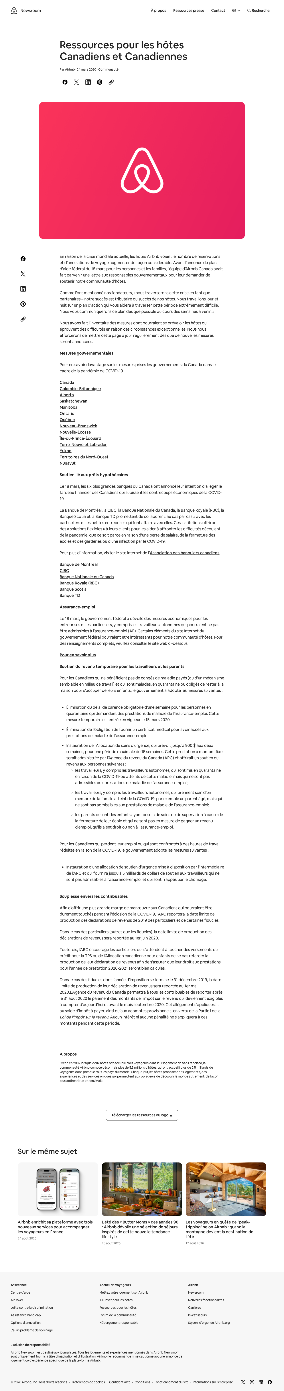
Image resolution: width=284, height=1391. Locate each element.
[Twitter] (243, 1382)
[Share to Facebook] (65, 82)
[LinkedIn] (260, 1382)
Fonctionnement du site (171, 1382)
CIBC (64, 570)
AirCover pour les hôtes (116, 1300)
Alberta (67, 394)
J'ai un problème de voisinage (32, 1330)
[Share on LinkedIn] (88, 82)
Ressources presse (188, 10)
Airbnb (70, 69)
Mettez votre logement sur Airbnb (123, 1292)
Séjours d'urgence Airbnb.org (209, 1323)
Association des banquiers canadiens (184, 552)
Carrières (194, 1308)
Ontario (67, 413)
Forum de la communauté (117, 1315)
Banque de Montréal (79, 564)
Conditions (142, 1382)
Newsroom (30, 10)
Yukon (65, 450)
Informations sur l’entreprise (213, 1382)
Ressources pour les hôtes (118, 1308)
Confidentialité (119, 1382)
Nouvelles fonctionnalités (206, 1300)
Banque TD (70, 595)
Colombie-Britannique (80, 388)
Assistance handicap (26, 1315)
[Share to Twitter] (76, 82)
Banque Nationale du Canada (87, 576)
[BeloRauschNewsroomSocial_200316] (142, 170)
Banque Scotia (73, 589)
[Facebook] (269, 1382)
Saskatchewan (73, 401)
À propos (158, 10)
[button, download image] (236, 111)
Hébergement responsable (118, 1323)
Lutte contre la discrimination (32, 1308)
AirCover (17, 1300)
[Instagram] (252, 1382)
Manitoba (68, 407)
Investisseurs (197, 1315)
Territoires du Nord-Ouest (84, 457)
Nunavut (68, 463)
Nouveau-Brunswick (78, 425)
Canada (67, 382)
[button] (236, 10)
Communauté (108, 69)
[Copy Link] (111, 82)
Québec (67, 419)
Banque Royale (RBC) (79, 583)
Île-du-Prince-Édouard (80, 438)
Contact (218, 10)
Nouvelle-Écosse (75, 432)
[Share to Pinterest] (99, 82)
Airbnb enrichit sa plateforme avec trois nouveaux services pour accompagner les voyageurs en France (55, 1226)
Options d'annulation (26, 1323)
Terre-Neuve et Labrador (83, 444)
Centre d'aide (20, 1292)
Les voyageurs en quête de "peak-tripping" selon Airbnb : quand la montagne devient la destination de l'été (219, 1229)
